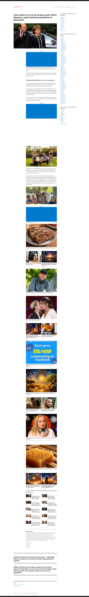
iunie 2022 (62, 91)
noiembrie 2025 (63, 47)
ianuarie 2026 (63, 45)
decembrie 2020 (63, 102)
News (58, 6)
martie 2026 (63, 43)
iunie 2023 (62, 78)
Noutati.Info (16, 593)
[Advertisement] (41, 59)
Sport (62, 28)
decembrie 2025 (63, 46)
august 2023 (63, 76)
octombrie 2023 (63, 74)
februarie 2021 (63, 100)
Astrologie (62, 17)
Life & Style (63, 6)
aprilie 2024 (63, 68)
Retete (63, 21)
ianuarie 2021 (63, 101)
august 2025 (63, 50)
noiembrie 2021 (63, 99)
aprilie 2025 (63, 55)
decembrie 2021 (63, 98)
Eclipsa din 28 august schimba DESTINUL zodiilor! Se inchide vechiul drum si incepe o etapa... (36, 499)
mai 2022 (62, 92)
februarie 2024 (63, 70)
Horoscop (62, 19)
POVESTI (62, 25)
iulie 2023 (62, 77)
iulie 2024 (62, 64)
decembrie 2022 (63, 85)
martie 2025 (63, 56)
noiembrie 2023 (63, 73)
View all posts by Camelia (43, 540)
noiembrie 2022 (63, 86)
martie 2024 (63, 69)
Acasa (54, 6)
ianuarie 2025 (63, 58)
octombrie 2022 (63, 87)
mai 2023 (62, 79)
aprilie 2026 (63, 42)
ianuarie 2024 (63, 71)
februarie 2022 (63, 96)
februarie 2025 (63, 57)
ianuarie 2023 (63, 84)
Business (73, 6)
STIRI (62, 29)
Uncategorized (63, 30)
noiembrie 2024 (63, 60)
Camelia (27, 541)
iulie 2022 (62, 90)
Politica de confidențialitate (22, 593)
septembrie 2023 (63, 75)
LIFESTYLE (62, 115)
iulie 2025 (62, 51)
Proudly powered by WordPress (33, 593)
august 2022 (63, 89)
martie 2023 (63, 82)
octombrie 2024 (63, 61)
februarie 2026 (63, 44)
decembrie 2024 (63, 59)
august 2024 (63, 63)
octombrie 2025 (63, 48)
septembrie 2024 (63, 62)
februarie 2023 (63, 83)
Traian (43, 67)
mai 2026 (62, 41)
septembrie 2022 (63, 88)
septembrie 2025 (63, 49)
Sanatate (68, 6)
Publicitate (62, 26)
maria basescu (28, 545)
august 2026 (63, 37)
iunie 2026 (62, 40)
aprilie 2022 (63, 93)
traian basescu (28, 546)
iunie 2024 (62, 65)
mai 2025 (62, 54)
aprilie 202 (62, 103)
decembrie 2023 (63, 72)
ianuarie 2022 (63, 97)
